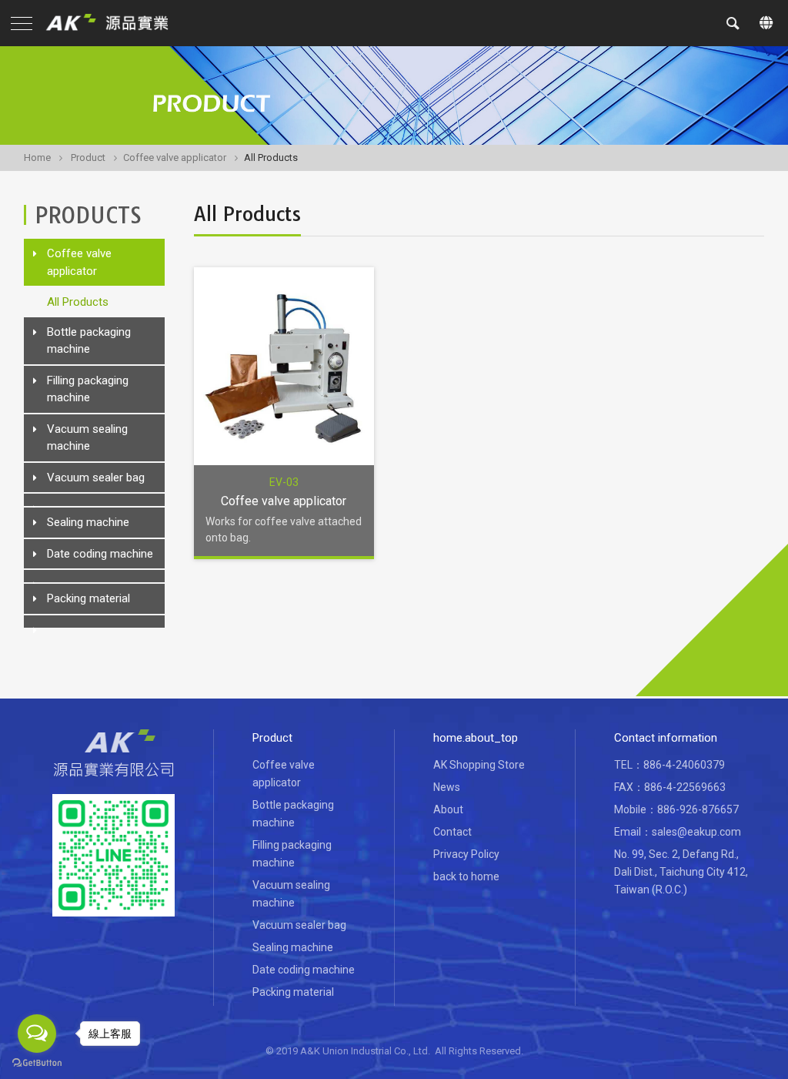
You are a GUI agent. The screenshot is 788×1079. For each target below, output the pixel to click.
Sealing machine (88, 522)
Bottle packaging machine (89, 341)
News (446, 787)
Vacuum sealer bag (96, 477)
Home (37, 157)
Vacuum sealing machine (87, 438)
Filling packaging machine (88, 389)
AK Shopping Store (479, 765)
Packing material (88, 598)
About (448, 809)
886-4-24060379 (684, 765)
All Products (78, 302)
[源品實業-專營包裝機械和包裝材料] (113, 23)
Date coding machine (100, 554)
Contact (452, 832)
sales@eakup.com (696, 832)
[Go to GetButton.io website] (37, 1063)
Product (88, 157)
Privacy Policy (466, 854)
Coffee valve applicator (174, 157)
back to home (466, 876)
